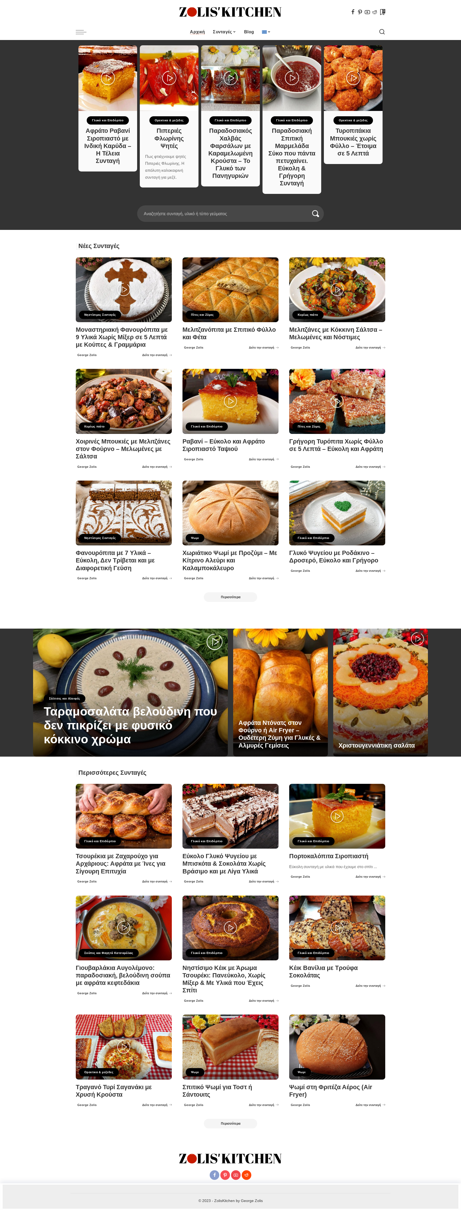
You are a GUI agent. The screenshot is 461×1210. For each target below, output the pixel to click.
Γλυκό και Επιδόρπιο (108, 120)
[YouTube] (367, 12)
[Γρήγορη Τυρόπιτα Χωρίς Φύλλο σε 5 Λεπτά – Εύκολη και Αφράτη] (337, 401)
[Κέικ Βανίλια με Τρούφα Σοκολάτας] (337, 928)
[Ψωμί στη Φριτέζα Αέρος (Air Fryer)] (337, 1047)
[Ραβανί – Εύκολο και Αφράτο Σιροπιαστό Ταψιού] (230, 401)
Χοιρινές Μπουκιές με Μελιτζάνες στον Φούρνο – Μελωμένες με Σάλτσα (123, 449)
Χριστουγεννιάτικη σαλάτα (377, 745)
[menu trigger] (84, 32)
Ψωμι (195, 538)
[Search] (382, 32)
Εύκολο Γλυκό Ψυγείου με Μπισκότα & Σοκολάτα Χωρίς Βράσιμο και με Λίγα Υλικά (224, 863)
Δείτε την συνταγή (155, 355)
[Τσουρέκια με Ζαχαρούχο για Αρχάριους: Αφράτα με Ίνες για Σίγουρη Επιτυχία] (124, 816)
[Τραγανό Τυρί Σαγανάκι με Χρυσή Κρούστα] (124, 1047)
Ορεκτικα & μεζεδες (169, 120)
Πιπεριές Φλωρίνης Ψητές (169, 138)
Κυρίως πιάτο (308, 314)
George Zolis (87, 355)
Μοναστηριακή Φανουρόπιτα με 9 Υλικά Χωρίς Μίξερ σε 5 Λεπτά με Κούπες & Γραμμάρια (122, 337)
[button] (228, 202)
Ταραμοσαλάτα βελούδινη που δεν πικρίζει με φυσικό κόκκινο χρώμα (130, 725)
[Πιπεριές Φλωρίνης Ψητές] (169, 78)
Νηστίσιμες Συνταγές (100, 314)
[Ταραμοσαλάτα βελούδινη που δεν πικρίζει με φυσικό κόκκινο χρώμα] (130, 693)
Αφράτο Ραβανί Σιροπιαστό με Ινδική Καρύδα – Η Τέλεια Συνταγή (107, 145)
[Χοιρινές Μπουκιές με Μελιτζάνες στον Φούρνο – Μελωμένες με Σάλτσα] (124, 401)
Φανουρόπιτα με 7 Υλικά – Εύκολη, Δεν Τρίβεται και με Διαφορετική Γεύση (115, 560)
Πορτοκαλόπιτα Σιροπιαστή (328, 856)
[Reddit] (374, 12)
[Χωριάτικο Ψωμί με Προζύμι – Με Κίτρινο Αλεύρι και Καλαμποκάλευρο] (230, 513)
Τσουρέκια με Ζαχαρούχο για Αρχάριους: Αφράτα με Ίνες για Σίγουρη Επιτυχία (120, 863)
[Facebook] (353, 12)
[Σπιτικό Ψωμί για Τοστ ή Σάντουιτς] (230, 1047)
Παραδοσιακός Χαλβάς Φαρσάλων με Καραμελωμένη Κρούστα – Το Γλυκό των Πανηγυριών (230, 153)
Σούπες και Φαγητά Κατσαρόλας (108, 953)
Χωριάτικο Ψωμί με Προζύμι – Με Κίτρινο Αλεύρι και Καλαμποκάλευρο (229, 560)
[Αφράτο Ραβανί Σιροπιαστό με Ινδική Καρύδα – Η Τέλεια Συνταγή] (107, 78)
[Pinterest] (360, 12)
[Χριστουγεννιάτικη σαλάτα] (380, 693)
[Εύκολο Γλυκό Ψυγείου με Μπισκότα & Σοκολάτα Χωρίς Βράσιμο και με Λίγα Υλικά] (230, 816)
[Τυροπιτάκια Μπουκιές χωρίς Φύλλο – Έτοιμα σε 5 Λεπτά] (353, 78)
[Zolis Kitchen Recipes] (230, 12)
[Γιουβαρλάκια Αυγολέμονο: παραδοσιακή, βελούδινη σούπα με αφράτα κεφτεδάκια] (124, 928)
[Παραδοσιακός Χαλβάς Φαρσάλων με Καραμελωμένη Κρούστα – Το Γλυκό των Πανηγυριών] (230, 78)
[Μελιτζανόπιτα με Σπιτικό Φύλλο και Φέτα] (230, 289)
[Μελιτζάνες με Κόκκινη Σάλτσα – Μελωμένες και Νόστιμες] (337, 289)
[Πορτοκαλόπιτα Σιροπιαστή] (337, 816)
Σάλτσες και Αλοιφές (64, 698)
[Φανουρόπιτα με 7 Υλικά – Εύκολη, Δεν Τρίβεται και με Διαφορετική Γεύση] (124, 513)
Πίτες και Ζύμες (202, 314)
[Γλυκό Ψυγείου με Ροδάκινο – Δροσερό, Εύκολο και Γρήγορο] (337, 513)
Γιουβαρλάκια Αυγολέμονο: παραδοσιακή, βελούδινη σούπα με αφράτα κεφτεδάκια (123, 975)
